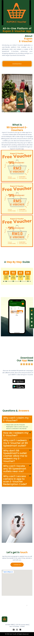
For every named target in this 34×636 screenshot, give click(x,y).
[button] (17, 419)
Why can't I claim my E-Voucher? (16, 419)
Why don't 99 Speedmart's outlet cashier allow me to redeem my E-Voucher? (15, 456)
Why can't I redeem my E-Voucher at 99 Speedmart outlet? (15, 443)
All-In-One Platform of (17, 30)
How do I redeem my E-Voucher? (15, 434)
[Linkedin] (17, 629)
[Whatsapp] (20, 629)
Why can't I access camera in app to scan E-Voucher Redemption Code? (15, 480)
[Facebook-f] (13, 629)
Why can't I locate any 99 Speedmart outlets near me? (14, 468)
